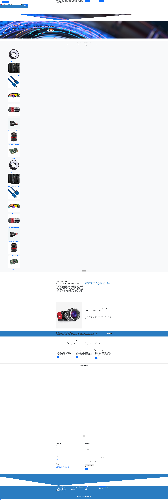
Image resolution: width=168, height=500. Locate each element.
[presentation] (83, 271)
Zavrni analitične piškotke (66, 2)
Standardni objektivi (14, 144)
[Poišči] (22, 4)
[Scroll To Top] (0, 499)
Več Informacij (50, 30)
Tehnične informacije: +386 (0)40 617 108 (62, 467)
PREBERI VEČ (87, 286)
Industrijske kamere (14, 117)
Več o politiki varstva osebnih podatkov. (91, 458)
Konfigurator (5, 1)
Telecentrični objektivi (13, 130)
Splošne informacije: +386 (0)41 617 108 (62, 466)
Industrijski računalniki (13, 75)
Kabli (14, 89)
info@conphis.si (58, 459)
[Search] (9, 4)
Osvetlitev (13, 61)
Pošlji (86, 469)
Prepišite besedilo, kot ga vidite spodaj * (91, 461)
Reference (110, 333)
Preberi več (87, 0)
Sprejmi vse (101, 0)
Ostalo (13, 103)
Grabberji (14, 158)
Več (96, 358)
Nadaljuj (25, 5)
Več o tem (86, 321)
